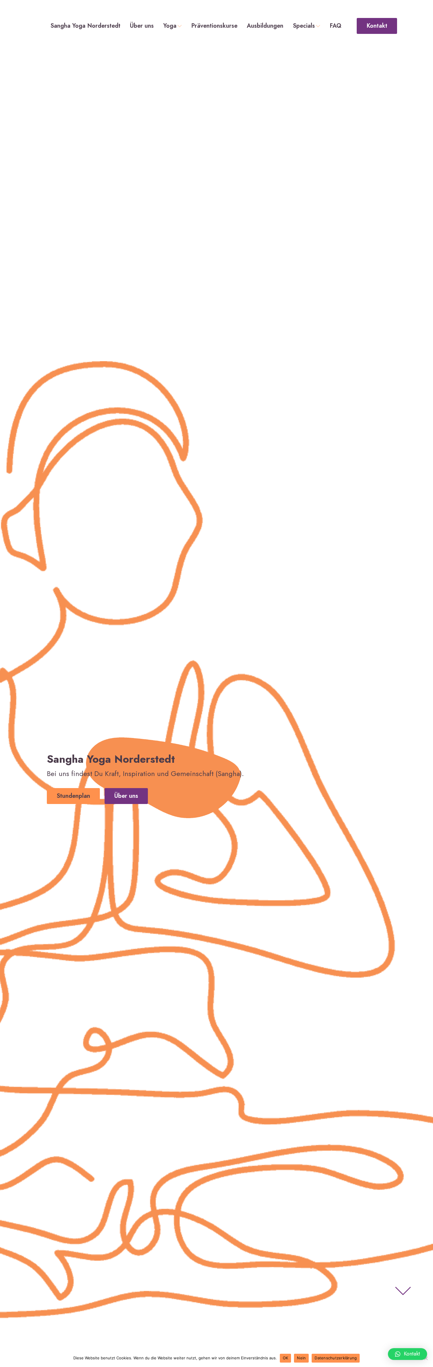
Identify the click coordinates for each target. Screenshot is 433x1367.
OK (285, 1358)
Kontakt (376, 26)
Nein (301, 1358)
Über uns (142, 26)
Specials (304, 26)
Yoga (169, 26)
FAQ (335, 26)
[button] (407, 1354)
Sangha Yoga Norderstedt (85, 26)
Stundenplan (73, 796)
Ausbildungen (265, 26)
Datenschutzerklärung (336, 1358)
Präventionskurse (214, 26)
